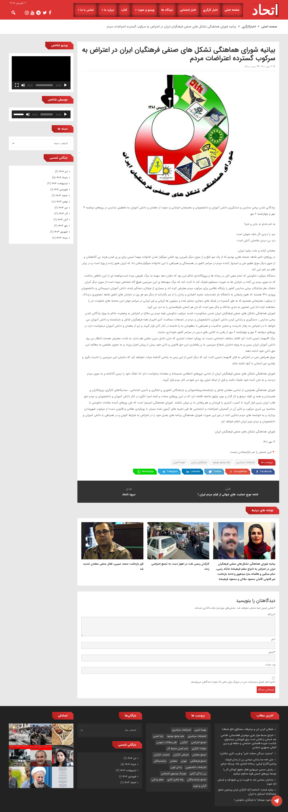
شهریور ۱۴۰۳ (61, 232)
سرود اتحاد (128, 494)
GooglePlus (240, 471)
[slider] (19, 114)
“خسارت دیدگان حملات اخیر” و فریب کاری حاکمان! (246, 753)
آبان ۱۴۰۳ (63, 220)
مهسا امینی (179, 462)
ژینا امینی (158, 736)
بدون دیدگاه (250, 66)
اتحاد (265, 10)
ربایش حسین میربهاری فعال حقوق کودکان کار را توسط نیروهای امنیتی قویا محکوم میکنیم (249, 772)
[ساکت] (23, 85)
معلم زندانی (158, 780)
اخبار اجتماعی (188, 10)
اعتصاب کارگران (161, 755)
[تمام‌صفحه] (17, 85)
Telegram (172, 471)
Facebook (266, 471)
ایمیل (271, 652)
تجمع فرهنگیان (198, 761)
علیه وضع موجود (221, 462)
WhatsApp (148, 471)
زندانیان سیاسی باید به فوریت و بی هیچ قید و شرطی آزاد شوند (247, 782)
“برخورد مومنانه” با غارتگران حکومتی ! (253, 800)
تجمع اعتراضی (198, 742)
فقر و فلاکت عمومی (167, 742)
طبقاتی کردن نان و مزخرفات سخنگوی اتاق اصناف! (247, 729)
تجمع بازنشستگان (196, 780)
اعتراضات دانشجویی (196, 767)
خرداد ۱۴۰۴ (62, 177)
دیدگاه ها (167, 10)
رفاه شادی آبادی (175, 780)
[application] (41, 72)
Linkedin (195, 471)
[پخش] (65, 85)
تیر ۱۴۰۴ (63, 171)
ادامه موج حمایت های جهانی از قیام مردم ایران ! (228, 494)
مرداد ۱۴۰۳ (62, 238)
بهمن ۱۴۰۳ (62, 202)
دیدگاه (271, 614)
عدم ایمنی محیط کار (177, 748)
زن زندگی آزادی (198, 773)
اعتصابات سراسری (197, 736)
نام (273, 639)
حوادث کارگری (199, 748)
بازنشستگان (160, 761)
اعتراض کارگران (181, 755)
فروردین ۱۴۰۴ (61, 189)
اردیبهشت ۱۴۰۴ (60, 183)
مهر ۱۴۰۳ (63, 226)
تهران (184, 761)
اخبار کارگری (210, 10)
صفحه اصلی (232, 10)
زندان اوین (176, 767)
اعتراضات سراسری (245, 462)
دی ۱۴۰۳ (63, 208)
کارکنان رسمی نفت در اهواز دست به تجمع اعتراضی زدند (180, 566)
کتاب (124, 10)
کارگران (183, 742)
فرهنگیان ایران (198, 462)
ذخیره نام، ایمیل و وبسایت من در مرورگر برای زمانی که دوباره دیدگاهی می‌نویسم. (233, 682)
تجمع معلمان (199, 755)
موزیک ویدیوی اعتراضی (173, 773)
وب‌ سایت (270, 665)
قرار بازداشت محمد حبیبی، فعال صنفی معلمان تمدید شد (113, 566)
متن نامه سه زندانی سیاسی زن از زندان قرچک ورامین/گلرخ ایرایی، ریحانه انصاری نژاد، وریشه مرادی (248, 762)
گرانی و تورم (200, 786)
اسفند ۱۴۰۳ (62, 196)
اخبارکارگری (249, 26)
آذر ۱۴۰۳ (63, 214)
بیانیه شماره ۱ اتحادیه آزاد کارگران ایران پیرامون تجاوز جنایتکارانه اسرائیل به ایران (247, 792)
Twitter (217, 471)
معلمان (173, 761)
